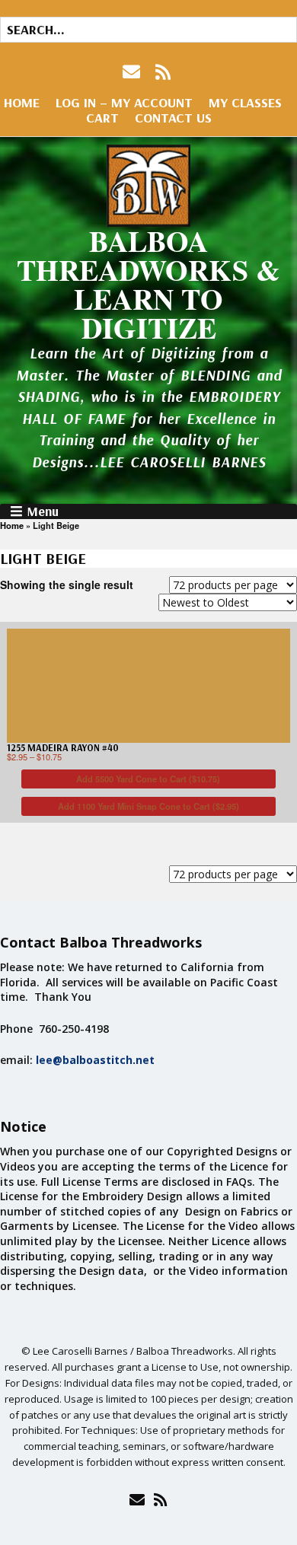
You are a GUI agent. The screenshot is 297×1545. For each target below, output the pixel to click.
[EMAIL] (132, 71)
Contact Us (173, 117)
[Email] (136, 1499)
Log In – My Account (124, 102)
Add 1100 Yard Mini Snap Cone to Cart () (148, 806)
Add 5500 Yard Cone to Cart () (148, 778)
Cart (102, 117)
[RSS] (163, 71)
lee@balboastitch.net (95, 1060)
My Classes (245, 102)
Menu (43, 511)
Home (22, 102)
